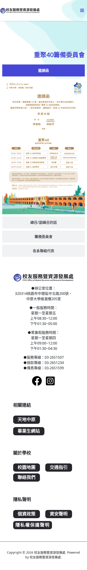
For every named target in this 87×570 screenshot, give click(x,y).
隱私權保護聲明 (32, 525)
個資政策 (26, 514)
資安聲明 (59, 514)
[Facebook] (37, 381)
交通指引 (59, 468)
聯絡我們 (26, 478)
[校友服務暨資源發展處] (20, 10)
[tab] (43, 70)
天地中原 (26, 420)
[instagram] (50, 381)
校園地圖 (26, 468)
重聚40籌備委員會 (59, 54)
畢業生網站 (29, 431)
